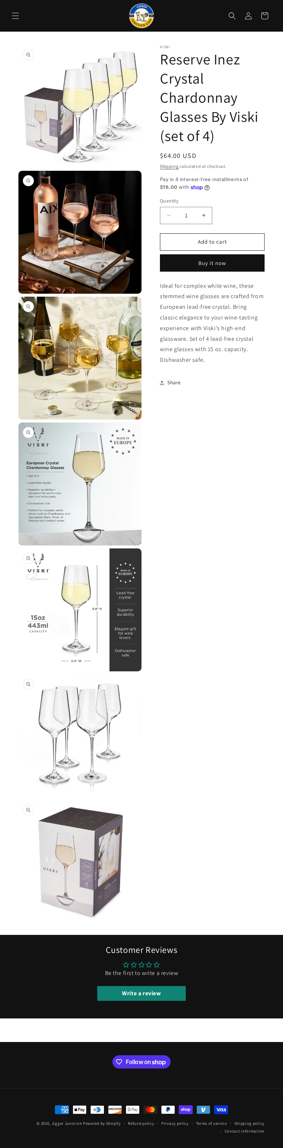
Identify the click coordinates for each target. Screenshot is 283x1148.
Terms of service (211, 1123)
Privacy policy (175, 1123)
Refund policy (141, 1123)
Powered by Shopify (102, 1123)
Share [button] (174, 382)
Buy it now (212, 262)
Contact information (245, 1131)
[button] (15, 16)
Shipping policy (249, 1123)
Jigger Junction (67, 1123)
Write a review (141, 993)
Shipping (169, 166)
